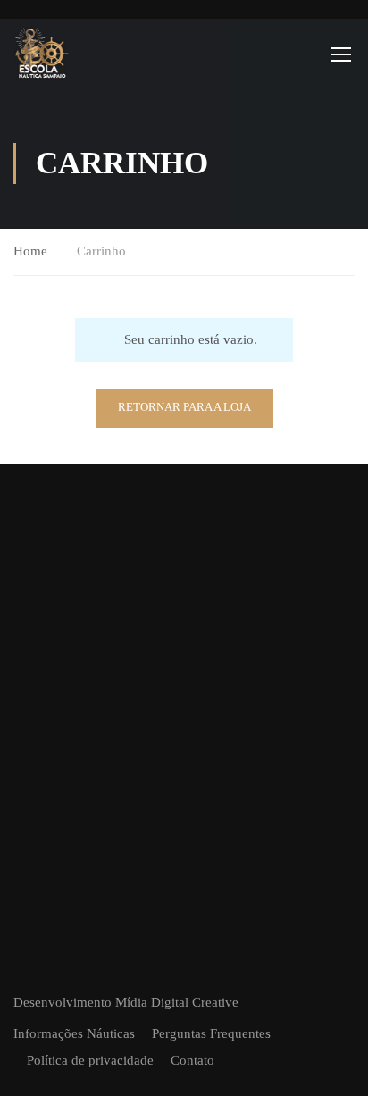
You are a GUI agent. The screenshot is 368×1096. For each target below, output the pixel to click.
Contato (192, 1060)
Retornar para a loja (184, 407)
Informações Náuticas (74, 1033)
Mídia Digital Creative (176, 1002)
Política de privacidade (90, 1060)
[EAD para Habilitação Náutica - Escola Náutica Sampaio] (42, 53)
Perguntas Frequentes (211, 1033)
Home (30, 251)
